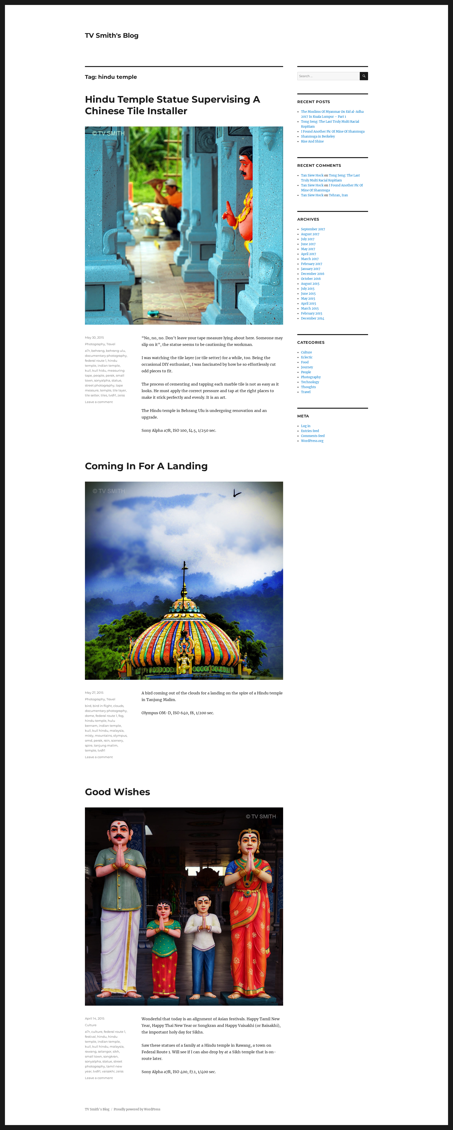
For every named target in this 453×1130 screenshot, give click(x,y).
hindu (102, 1036)
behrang (98, 351)
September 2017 (313, 229)
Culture (90, 1025)
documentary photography (106, 355)
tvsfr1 (112, 395)
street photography (99, 385)
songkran (110, 1056)
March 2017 (310, 259)
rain (107, 740)
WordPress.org (312, 441)
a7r (87, 351)
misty (89, 735)
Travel (110, 344)
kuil (88, 370)
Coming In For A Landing (146, 466)
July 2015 (308, 289)
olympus (120, 735)
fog (120, 716)
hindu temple (95, 721)
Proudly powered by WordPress (137, 1109)
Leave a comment (99, 402)
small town (93, 1056)
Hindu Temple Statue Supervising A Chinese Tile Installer (172, 105)
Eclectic (307, 357)
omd (88, 740)
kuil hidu (99, 370)
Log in (305, 426)
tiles (104, 395)
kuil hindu (100, 730)
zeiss (121, 395)
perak (110, 375)
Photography (95, 344)
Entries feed (310, 431)
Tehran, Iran (338, 195)
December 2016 (312, 274)
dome (89, 716)
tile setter (92, 395)
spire (88, 745)
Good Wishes (117, 792)
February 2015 (311, 313)
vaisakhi (108, 1071)
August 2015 (310, 284)
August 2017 (310, 234)
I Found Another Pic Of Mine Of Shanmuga (333, 132)
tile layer (119, 390)
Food (305, 362)
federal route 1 (95, 360)
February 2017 (311, 264)
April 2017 (308, 254)
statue (116, 380)
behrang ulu (115, 351)
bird (88, 706)
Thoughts (308, 387)
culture (96, 1031)
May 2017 (308, 249)
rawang (90, 1051)
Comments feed (313, 436)
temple (105, 390)
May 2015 (308, 299)
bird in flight (102, 706)
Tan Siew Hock (312, 175)
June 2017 (308, 244)
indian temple (109, 365)
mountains (103, 735)
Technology (310, 382)
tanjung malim (105, 745)
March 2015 (310, 309)
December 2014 (312, 318)
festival (90, 1036)
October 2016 (311, 279)
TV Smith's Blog (112, 35)
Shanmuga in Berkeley (318, 136)
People (306, 372)
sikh (116, 1051)
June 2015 (308, 294)
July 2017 (308, 239)
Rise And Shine (312, 141)
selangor (104, 1051)
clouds (118, 706)
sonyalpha (102, 380)
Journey (307, 367)
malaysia (117, 730)
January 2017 (310, 269)
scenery (117, 740)
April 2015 (308, 304)
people (98, 375)
